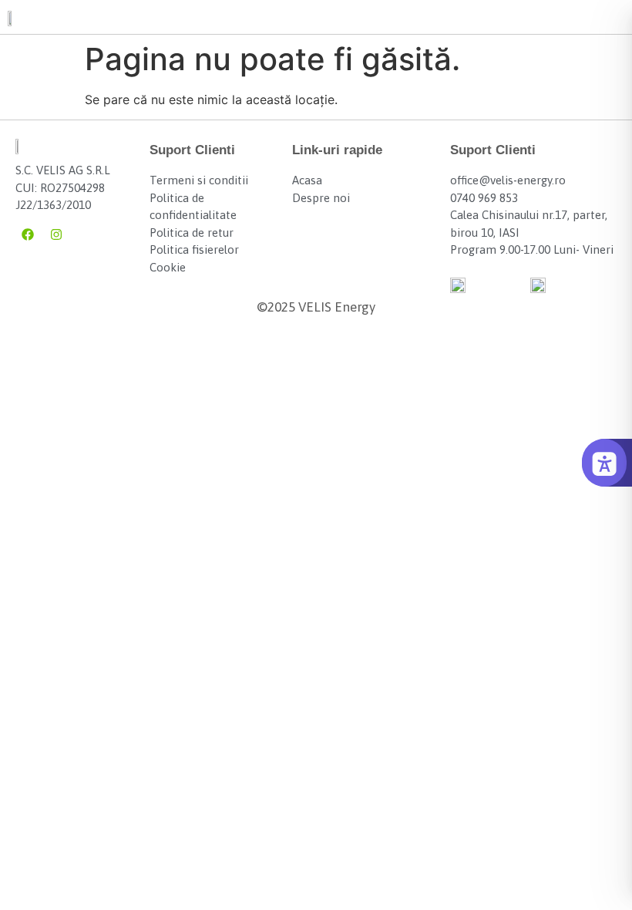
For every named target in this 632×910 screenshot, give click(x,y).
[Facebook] (27, 234)
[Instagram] (56, 234)
